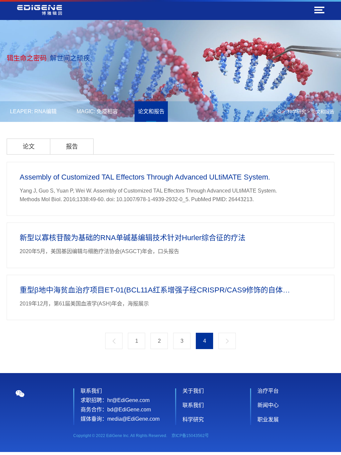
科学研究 (296, 111)
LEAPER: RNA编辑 (33, 111)
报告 (72, 146)
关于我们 (193, 391)
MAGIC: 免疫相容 (97, 111)
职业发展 (268, 419)
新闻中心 (268, 405)
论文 (29, 146)
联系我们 (193, 405)
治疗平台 (268, 391)
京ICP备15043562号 (190, 435)
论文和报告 (151, 111)
